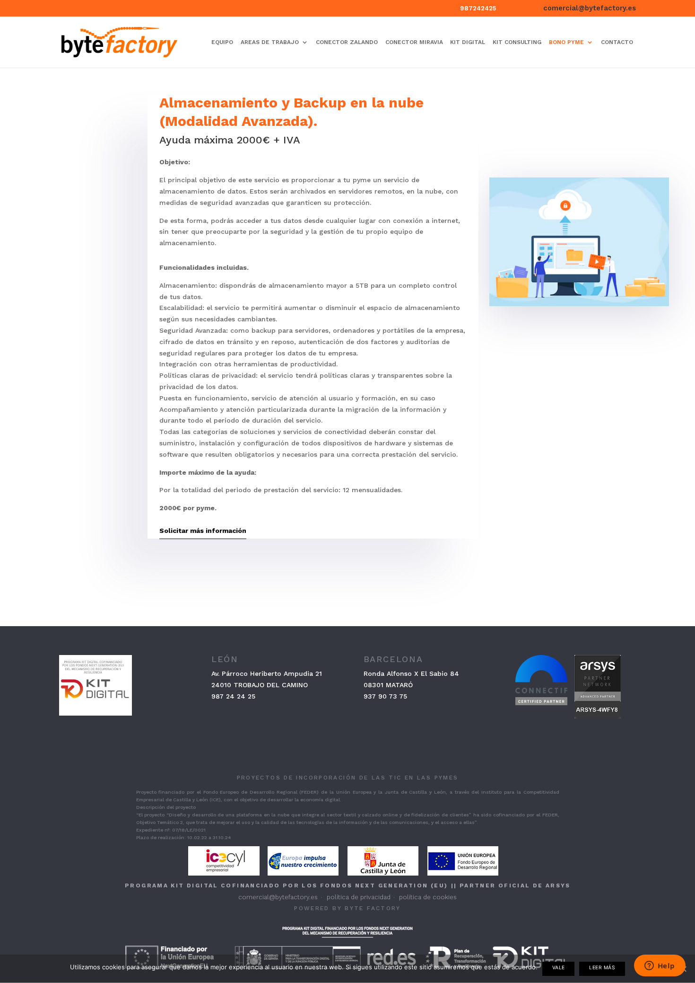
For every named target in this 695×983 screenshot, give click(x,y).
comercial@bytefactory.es (278, 897)
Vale (558, 968)
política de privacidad (359, 897)
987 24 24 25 (233, 696)
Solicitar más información (202, 530)
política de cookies (428, 897)
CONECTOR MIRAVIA (414, 42)
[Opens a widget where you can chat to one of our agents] (660, 966)
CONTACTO (617, 42)
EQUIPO (222, 42)
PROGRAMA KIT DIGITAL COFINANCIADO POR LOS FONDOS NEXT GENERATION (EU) (286, 885)
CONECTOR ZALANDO (347, 42)
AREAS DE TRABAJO (270, 42)
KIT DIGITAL (467, 42)
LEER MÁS (602, 968)
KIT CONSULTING (517, 42)
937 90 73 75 (385, 696)
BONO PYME (566, 42)
